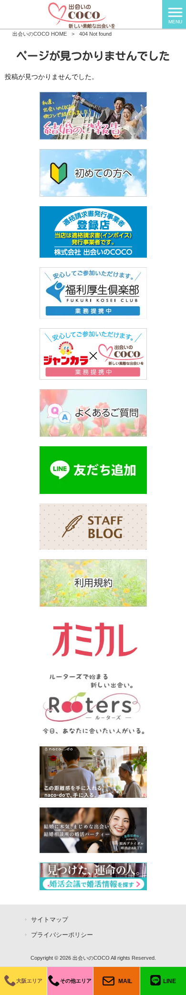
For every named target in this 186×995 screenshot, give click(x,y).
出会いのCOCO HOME (39, 34)
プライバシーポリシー (62, 934)
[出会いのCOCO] (81, 14)
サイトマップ (49, 919)
